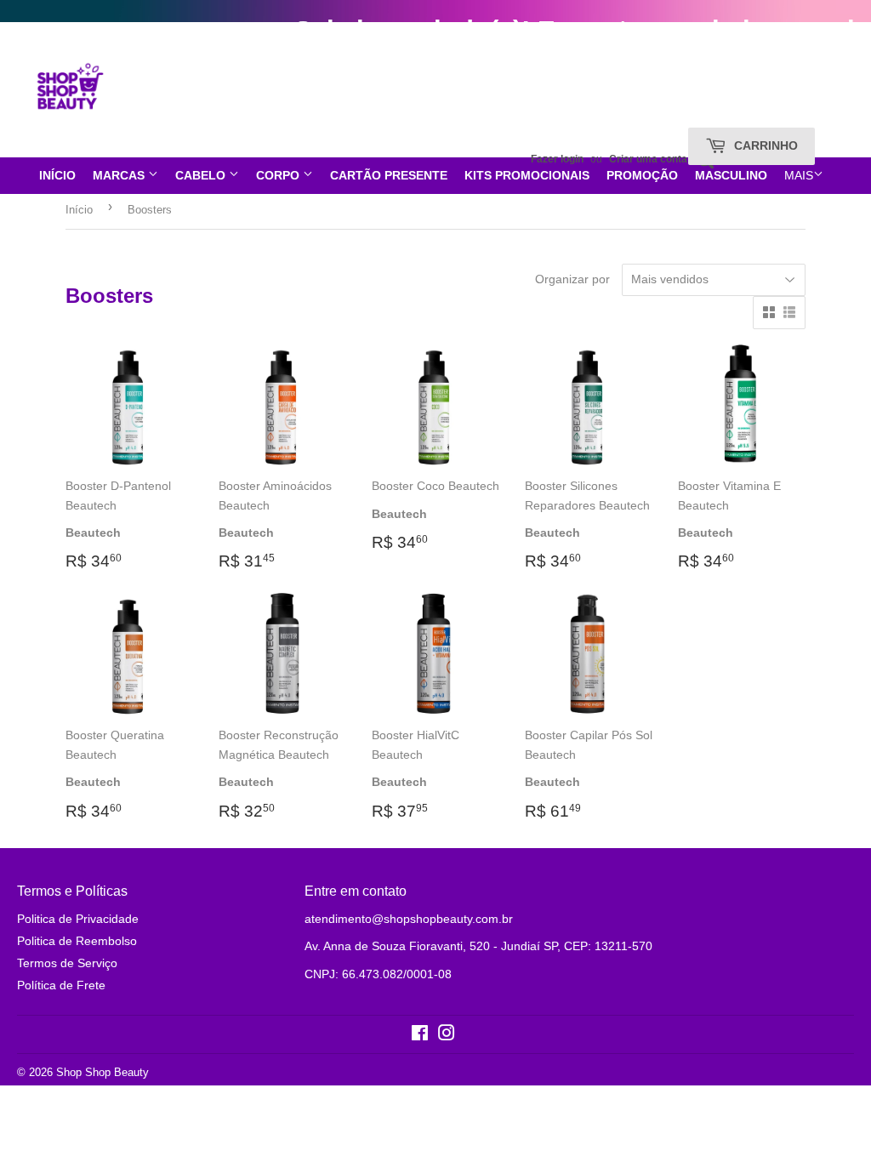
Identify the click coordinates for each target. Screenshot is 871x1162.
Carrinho (764, 145)
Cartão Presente (388, 175)
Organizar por (572, 279)
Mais (798, 175)
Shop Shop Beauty (102, 1072)
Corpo (279, 175)
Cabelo (202, 175)
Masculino (731, 175)
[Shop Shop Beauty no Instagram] (446, 1035)
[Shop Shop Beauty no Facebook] (420, 1035)
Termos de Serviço (67, 963)
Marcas (120, 175)
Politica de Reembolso (77, 941)
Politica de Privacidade (78, 919)
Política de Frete (61, 985)
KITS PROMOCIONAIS (526, 175)
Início (57, 175)
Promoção (642, 175)
